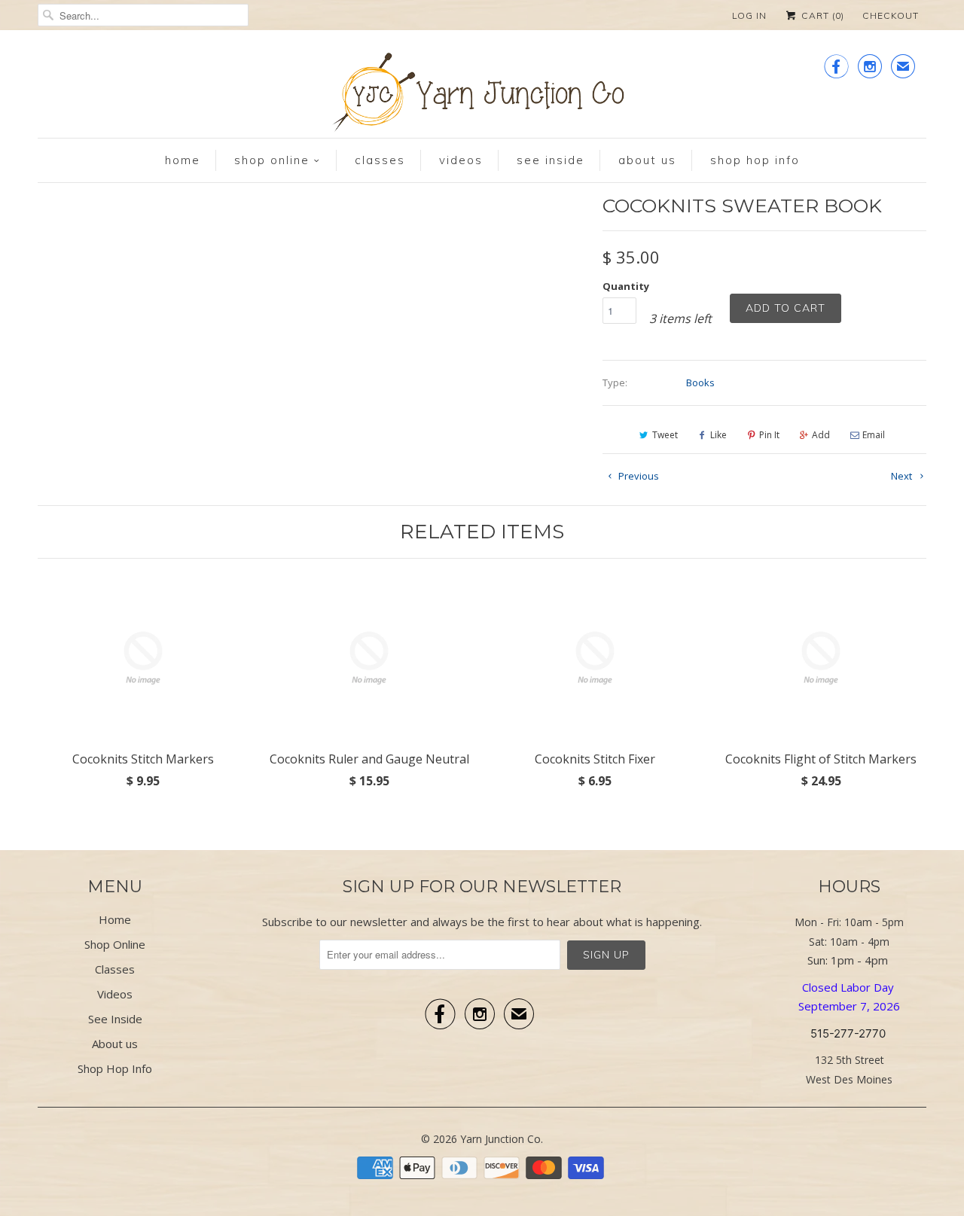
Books (700, 382)
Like (718, 434)
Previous (637, 476)
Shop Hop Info (755, 160)
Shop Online (272, 160)
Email (873, 434)
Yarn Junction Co (500, 1139)
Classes (380, 160)
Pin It (769, 434)
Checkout (890, 15)
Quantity (625, 286)
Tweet (665, 434)
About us (647, 160)
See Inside (550, 160)
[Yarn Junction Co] (482, 95)
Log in (749, 15)
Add (821, 434)
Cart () (821, 15)
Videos (461, 160)
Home (182, 160)
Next (902, 476)
